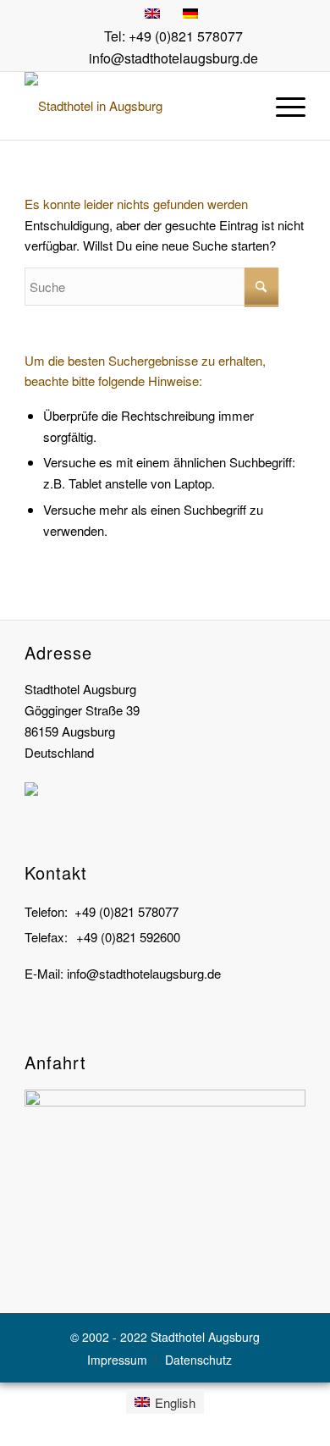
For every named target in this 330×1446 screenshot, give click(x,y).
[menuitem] (282, 106)
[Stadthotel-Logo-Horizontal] (137, 106)
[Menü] (282, 106)
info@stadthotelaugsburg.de (173, 58)
